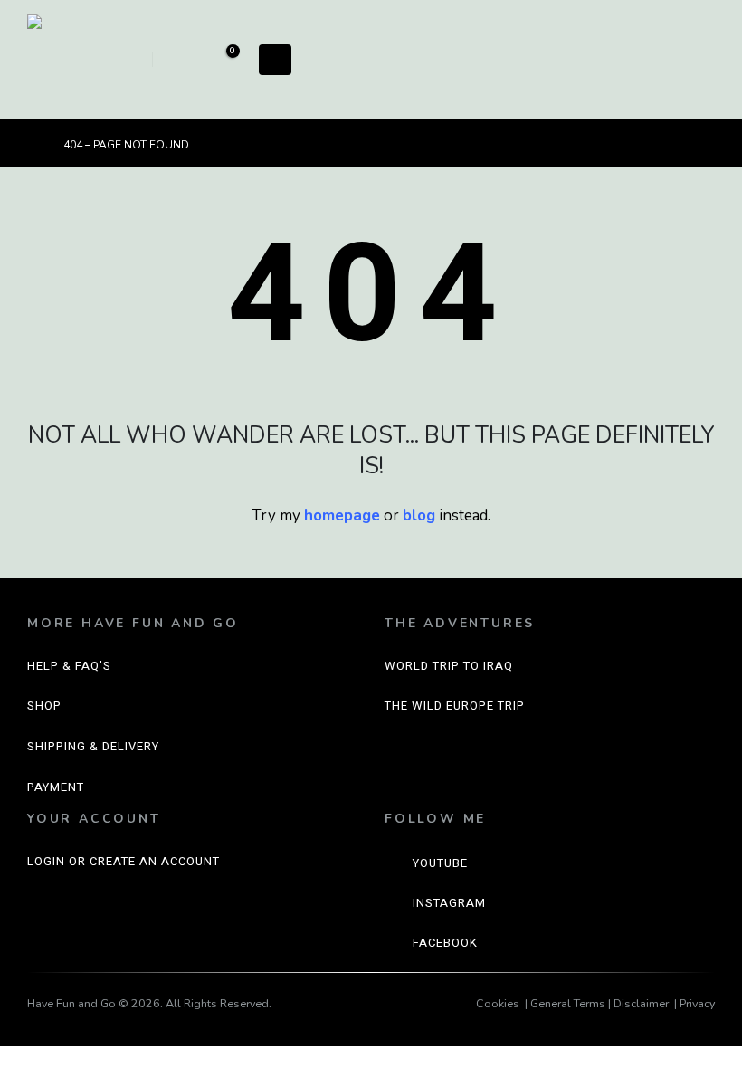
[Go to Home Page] (32, 145)
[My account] (181, 60)
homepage (342, 515)
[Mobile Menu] (275, 59)
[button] (128, 60)
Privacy (697, 1003)
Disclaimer (641, 1003)
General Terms (567, 1003)
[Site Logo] (72, 59)
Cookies (497, 1003)
